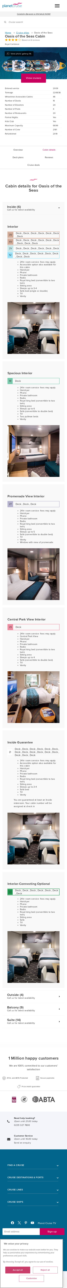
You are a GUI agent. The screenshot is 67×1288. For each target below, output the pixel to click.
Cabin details (49, 150)
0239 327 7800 (22, 1125)
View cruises (33, 78)
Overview (18, 150)
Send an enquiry (22, 1142)
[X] (20, 1223)
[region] (31, 1263)
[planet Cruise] (12, 5)
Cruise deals (33, 165)
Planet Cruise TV (47, 1223)
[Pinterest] (27, 1223)
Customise (31, 1278)
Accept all (18, 1270)
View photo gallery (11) (21, 54)
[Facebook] (14, 1223)
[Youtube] (34, 1223)
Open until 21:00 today (25, 1121)
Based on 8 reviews (31, 40)
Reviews (49, 157)
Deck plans (18, 157)
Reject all (45, 1270)
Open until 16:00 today (25, 1139)
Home (8, 32)
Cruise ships (22, 32)
